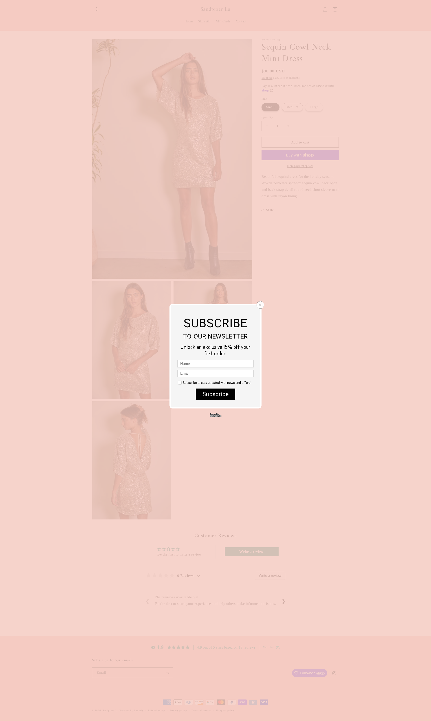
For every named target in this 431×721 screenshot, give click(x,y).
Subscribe (215, 394)
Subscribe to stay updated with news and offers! (217, 382)
